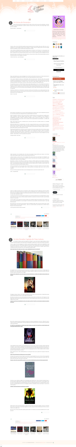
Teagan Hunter (56, 177)
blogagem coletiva (57, 99)
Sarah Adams (55, 158)
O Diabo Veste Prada (46, 217)
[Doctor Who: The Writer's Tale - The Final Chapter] (54, 138)
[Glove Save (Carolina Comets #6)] (54, 172)
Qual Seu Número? (17, 218)
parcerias (55, 118)
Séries (54, 127)
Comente (47, 213)
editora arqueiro (60, 106)
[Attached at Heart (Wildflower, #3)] (54, 160)
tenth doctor (61, 127)
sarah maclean (56, 126)
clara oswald (59, 101)
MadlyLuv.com (42, 442)
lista (32, 217)
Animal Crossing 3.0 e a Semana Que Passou (13, 228)
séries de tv (57, 127)
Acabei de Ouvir (41, 0)
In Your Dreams (55, 157)
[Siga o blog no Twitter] (58, 39)
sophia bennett (23, 218)
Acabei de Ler (34, 0)
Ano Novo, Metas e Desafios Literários (33, 228)
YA (60, 129)
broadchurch (57, 100)
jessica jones (54, 113)
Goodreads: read (56, 135)
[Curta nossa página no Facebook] (57, 39)
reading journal (57, 119)
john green (27, 217)
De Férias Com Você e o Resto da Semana (20, 228)
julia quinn (58, 113)
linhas (30, 217)
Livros (58, 114)
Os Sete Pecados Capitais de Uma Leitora (28, 239)
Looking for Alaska (39, 217)
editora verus (60, 109)
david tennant (56, 103)
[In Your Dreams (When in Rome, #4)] (54, 153)
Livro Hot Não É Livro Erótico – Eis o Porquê (46, 228)
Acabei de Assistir (27, 0)
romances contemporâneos (58, 121)
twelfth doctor (56, 128)
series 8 (60, 126)
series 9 (62, 126)
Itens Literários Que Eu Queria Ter (39, 228)
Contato (20, 0)
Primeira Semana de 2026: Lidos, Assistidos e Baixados (26, 229)
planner (59, 118)
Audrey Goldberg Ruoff (57, 170)
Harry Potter (61, 111)
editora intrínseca (61, 108)
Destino (25, 217)
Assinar (55, 192)
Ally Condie (22, 217)
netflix (62, 115)
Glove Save (54, 176)
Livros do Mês (35, 217)
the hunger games (24, 423)
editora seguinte (55, 109)
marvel (59, 115)
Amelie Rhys (55, 164)
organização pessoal (56, 117)
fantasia (57, 110)
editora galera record (56, 107)
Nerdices (47, 0)
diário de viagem (55, 104)
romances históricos (56, 124)
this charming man (29, 423)
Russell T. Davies (56, 144)
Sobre (16, 0)
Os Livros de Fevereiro (21, 22)
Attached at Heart (55, 163)
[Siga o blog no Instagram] (60, 39)
